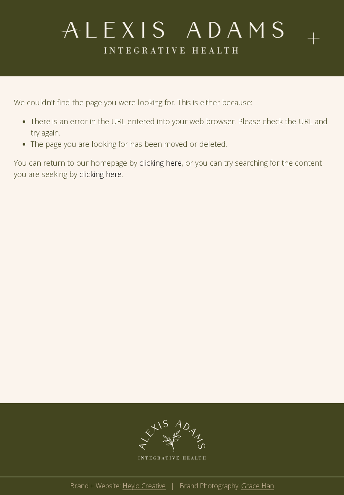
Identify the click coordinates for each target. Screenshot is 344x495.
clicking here (160, 163)
